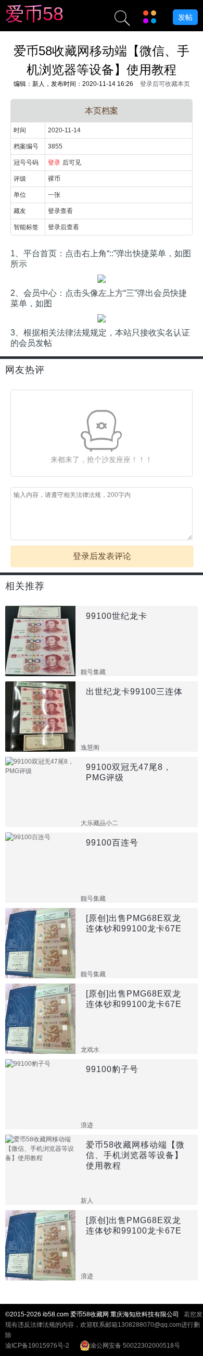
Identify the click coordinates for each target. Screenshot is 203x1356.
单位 (20, 194)
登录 (54, 162)
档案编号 (26, 146)
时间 (20, 130)
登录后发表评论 (102, 556)
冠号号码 (26, 162)
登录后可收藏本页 (165, 84)
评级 (20, 178)
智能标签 (26, 227)
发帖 (185, 17)
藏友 (20, 211)
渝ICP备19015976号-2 (37, 1345)
